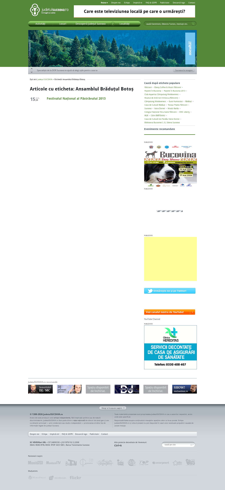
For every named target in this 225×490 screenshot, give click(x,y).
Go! (193, 24)
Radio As (190, 462)
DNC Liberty (184, 112)
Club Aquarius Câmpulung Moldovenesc (161, 94)
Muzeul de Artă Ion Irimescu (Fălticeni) (161, 98)
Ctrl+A (118, 445)
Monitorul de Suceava (35, 462)
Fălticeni (148, 87)
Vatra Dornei (159, 108)
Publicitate (164, 2)
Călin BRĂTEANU (158, 115)
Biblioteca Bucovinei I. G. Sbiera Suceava (162, 122)
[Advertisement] (170, 259)
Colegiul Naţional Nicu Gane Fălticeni (160, 112)
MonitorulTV (54, 462)
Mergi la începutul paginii (112, 408)
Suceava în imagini (183, 70)
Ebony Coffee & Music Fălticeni (167, 87)
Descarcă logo (179, 2)
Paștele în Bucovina (152, 91)
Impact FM (105, 462)
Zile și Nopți (177, 462)
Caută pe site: (163, 444)
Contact (191, 2)
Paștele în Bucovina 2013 (174, 91)
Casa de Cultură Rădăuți (154, 105)
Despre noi (116, 2)
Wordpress (37, 477)
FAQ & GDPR (151, 2)
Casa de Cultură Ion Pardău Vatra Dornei (161, 119)
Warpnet (160, 462)
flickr (75, 477)
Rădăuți (188, 101)
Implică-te (137, 2)
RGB (146, 115)
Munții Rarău (173, 108)
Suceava (148, 108)
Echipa (127, 2)
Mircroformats (57, 477)
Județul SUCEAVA (49, 11)
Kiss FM (131, 462)
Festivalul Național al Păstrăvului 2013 (76, 98)
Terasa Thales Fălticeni (177, 105)
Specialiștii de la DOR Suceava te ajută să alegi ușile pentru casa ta (67, 70)
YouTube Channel (152, 319)
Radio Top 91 (144, 462)
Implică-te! (54, 434)
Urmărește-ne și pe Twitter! (169, 290)
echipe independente (62, 418)
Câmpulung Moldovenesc (155, 101)
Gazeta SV (86, 462)
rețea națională (79, 420)
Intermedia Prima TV (120, 462)
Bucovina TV (71, 462)
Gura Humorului (176, 101)
